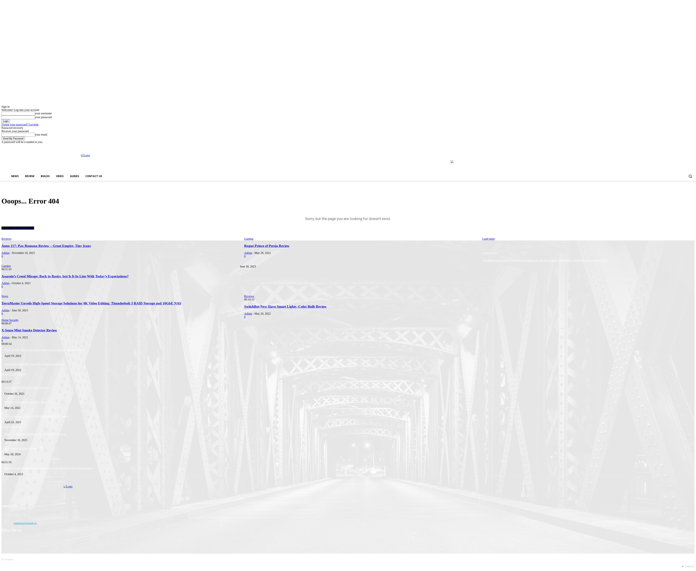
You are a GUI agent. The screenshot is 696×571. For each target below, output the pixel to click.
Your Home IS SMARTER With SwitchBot (26, 387)
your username (43, 113)
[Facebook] (682, 146)
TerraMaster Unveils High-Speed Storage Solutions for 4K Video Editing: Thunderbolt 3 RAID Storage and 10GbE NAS (544, 260)
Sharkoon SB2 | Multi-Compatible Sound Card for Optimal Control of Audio (44, 349)
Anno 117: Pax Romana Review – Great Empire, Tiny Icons (35, 434)
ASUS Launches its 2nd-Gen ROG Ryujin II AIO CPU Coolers (36, 416)
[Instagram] (687, 146)
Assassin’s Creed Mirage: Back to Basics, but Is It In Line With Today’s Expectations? (48, 468)
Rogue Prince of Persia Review (20, 448)
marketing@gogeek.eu (25, 523)
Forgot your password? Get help (19, 124)
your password (43, 117)
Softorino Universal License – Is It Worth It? (27, 402)
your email (41, 134)
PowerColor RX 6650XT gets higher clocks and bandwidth (34, 364)
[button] (690, 176)
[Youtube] (692, 146)
